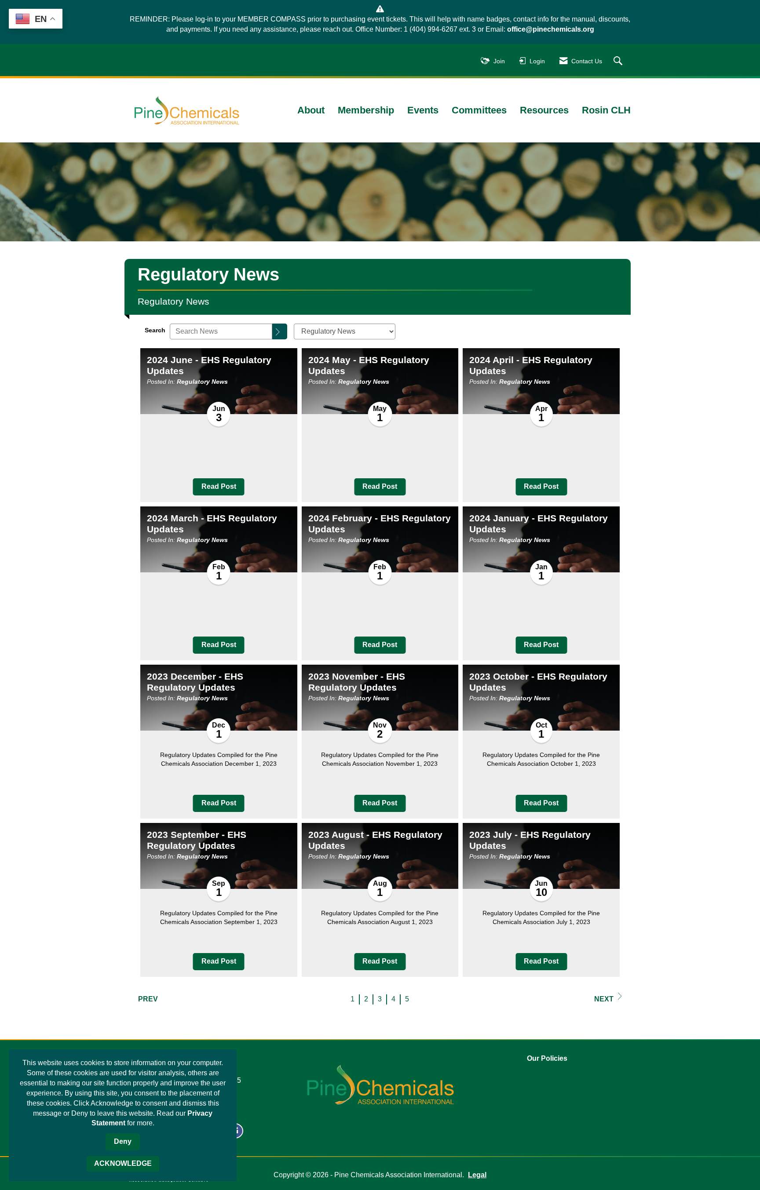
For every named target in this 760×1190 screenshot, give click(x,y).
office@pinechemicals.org (550, 29)
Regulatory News (202, 381)
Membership (366, 110)
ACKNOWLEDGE (123, 1163)
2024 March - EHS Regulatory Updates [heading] (212, 523)
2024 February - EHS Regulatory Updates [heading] (379, 523)
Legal (477, 1175)
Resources (544, 110)
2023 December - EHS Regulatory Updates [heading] (195, 681)
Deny (123, 1141)
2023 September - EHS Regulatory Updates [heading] (196, 840)
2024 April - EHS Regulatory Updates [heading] (530, 365)
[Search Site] (619, 61)
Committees (479, 110)
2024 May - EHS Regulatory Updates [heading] (368, 365)
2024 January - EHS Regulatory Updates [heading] (538, 523)
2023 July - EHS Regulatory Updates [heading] (530, 840)
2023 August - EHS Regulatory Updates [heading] (375, 840)
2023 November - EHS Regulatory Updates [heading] (356, 681)
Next (604, 999)
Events (422, 110)
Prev (148, 999)
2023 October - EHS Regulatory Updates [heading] (538, 681)
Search (155, 330)
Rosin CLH (606, 110)
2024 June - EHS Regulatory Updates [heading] (209, 365)
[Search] (279, 331)
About (311, 110)
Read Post (218, 486)
